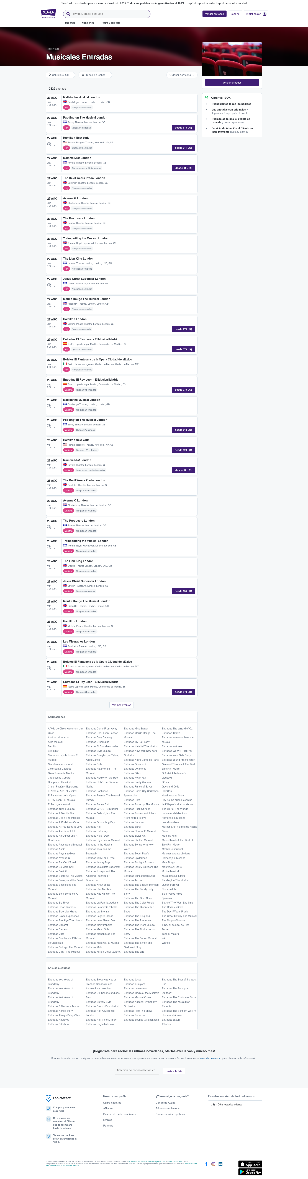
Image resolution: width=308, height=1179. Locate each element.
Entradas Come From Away (101, 728)
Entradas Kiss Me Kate (99, 889)
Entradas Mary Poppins (99, 925)
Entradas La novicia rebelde (101, 907)
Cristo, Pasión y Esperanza (63, 786)
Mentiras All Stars (172, 867)
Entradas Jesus (132, 979)
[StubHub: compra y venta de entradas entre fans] (48, 14)
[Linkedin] (220, 1168)
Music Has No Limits (173, 875)
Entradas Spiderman (135, 858)
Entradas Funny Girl (97, 804)
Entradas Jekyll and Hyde (100, 858)
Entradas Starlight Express (139, 862)
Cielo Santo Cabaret (59, 768)
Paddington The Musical (175, 880)
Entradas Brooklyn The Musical (65, 920)
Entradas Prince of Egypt (138, 786)
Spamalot (167, 898)
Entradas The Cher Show (138, 898)
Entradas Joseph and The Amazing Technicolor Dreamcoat (100, 875)
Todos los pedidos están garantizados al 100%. (156, 3)
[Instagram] (213, 1168)
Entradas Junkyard (134, 984)
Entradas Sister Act (134, 835)
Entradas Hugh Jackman (100, 1024)
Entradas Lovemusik (135, 988)
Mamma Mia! (169, 835)
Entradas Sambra (134, 822)
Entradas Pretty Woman (137, 782)
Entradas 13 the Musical (61, 809)
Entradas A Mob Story (60, 1010)
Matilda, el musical (172, 849)
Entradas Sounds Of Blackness (141, 1019)
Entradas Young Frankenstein (178, 759)
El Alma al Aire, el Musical (62, 791)
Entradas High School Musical (103, 840)
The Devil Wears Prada (175, 911)
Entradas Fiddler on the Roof (102, 777)
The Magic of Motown (174, 920)
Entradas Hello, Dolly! (98, 835)
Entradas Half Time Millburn (101, 1019)
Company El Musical (59, 782)
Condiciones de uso (138, 1161)
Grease (166, 782)
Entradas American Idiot (61, 831)
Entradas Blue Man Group (62, 911)
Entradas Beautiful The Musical (65, 875)
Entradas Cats (56, 933)
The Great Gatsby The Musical (179, 916)
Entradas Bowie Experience (63, 916)
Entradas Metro (94, 947)
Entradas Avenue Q (59, 858)
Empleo (107, 1119)
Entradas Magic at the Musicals (141, 993)
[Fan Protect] (58, 1098)
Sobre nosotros (112, 1102)
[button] (232, 82)
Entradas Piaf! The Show (138, 1010)
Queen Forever (170, 884)
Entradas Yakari (171, 1019)
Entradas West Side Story (176, 755)
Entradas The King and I (137, 916)
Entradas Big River (58, 902)
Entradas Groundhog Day (100, 822)
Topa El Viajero (170, 933)
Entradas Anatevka (58, 1019)
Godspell (167, 777)
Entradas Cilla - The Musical (64, 951)
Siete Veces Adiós (172, 893)
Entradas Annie (56, 849)
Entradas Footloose (97, 791)
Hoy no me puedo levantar (177, 800)
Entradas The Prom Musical (139, 925)
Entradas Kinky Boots (98, 884)
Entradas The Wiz (134, 951)
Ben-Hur (52, 746)
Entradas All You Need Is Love (65, 826)
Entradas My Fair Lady (137, 742)
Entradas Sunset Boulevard (139, 875)
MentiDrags (168, 862)
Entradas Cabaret (58, 925)
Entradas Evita (94, 764)
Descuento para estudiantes (120, 1114)
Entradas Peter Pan (135, 777)
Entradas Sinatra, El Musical (140, 831)
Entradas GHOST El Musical (102, 809)
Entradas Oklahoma (135, 768)
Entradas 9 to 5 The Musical (64, 817)
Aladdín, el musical (58, 737)
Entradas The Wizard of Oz (177, 728)
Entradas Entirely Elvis (98, 1002)
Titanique (167, 1024)
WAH (164, 938)
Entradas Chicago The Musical (65, 947)
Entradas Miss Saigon (136, 728)
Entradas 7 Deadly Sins (61, 813)
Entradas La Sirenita (97, 911)
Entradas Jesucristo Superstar (103, 867)
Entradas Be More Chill (61, 867)
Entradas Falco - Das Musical (102, 1006)
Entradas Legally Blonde (99, 916)
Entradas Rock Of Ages (137, 809)
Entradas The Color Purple (139, 902)
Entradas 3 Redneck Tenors (63, 1006)
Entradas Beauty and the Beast (65, 880)
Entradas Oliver (132, 773)
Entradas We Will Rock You (177, 750)
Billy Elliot (53, 750)
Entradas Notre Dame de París (141, 759)
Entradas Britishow (58, 1024)
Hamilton (167, 791)
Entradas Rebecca (134, 1015)
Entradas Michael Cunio (137, 997)
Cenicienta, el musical (60, 764)
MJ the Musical (170, 871)
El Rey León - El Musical (61, 800)
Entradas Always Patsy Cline (64, 1015)
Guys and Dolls (170, 786)
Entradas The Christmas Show (179, 997)
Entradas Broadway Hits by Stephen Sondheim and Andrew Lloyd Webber (101, 984)
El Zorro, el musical (59, 804)
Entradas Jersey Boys (98, 862)
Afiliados (108, 1108)
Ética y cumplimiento (168, 1108)
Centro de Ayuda (165, 1102)
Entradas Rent (132, 800)
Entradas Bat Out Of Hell (62, 862)
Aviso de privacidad (156, 1161)
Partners (108, 1125)
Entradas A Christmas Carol (63, 822)
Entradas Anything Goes (61, 853)
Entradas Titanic (171, 733)
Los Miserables (170, 822)
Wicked (166, 942)
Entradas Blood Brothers (62, 907)
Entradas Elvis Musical (98, 750)
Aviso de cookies (175, 1161)
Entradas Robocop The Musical (141, 804)
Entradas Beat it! (57, 871)
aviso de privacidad (210, 1058)
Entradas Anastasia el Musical (65, 844)
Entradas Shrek (132, 826)
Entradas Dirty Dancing (99, 737)
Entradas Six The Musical (138, 840)
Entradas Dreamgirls (97, 742)
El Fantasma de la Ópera (62, 795)
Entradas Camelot (58, 929)
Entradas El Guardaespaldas (102, 746)
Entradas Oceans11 (135, 764)
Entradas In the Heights (99, 844)
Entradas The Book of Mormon (141, 884)
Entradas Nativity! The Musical (141, 746)
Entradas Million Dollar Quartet (103, 951)
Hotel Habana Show (173, 795)
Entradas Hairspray (97, 831)
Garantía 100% (221, 98)
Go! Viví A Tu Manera (174, 773)
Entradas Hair (93, 826)
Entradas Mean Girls (97, 929)
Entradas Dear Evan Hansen (102, 733)
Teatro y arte (52, 48)
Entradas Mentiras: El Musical (102, 942)
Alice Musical (55, 742)
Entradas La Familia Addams (102, 902)
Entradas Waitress (172, 746)
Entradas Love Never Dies (100, 920)
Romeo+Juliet (169, 889)
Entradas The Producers (138, 920)
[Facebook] (206, 1168)
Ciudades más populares (170, 1114)
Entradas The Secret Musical (140, 938)
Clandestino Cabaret (59, 777)
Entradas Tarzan (133, 880)
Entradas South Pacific (136, 853)
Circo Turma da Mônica (61, 773)
